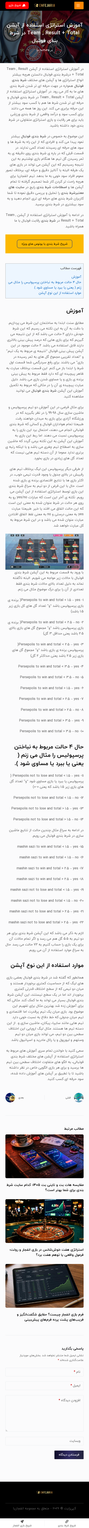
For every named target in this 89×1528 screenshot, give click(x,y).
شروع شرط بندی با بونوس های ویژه (45, 244)
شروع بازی (15, 5)
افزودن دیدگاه (69, 1400)
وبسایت (75, 1441)
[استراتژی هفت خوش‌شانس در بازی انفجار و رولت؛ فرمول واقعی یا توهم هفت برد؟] (44, 1221)
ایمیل (75, 1385)
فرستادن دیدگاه (69, 1455)
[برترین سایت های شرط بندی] (79, 5)
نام (77, 1372)
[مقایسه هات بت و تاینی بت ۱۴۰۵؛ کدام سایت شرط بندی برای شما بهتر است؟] (44, 1156)
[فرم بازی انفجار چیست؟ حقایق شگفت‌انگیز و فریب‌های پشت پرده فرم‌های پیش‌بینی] (44, 1286)
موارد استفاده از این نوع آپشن (59, 293)
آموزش (76, 277)
